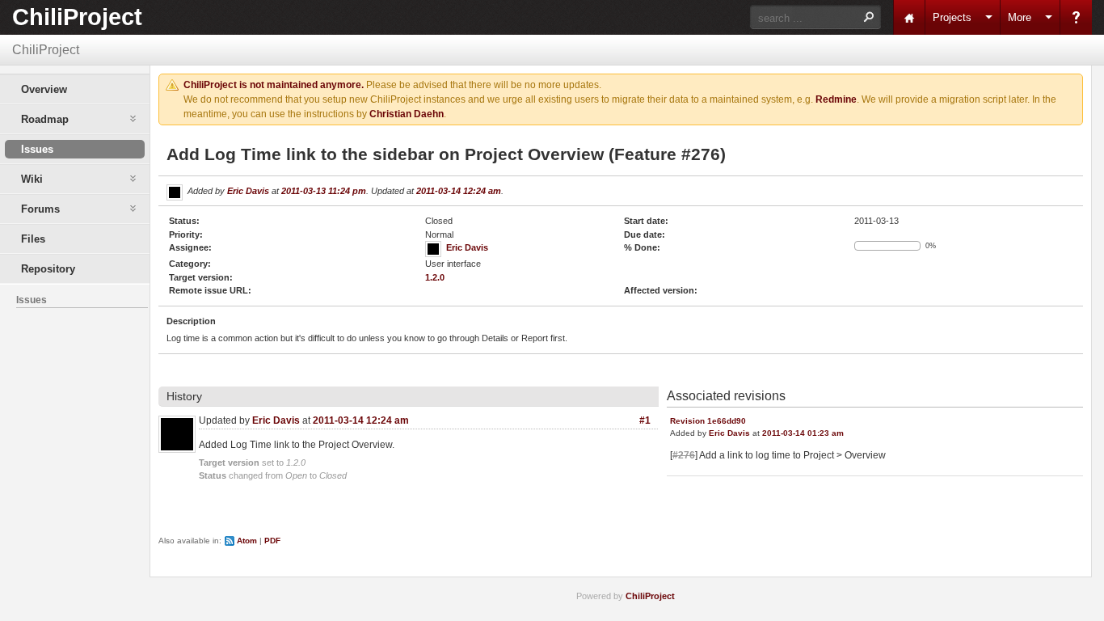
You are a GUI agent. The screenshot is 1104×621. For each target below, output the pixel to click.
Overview (44, 89)
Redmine (836, 99)
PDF (272, 540)
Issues (37, 149)
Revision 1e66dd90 (708, 420)
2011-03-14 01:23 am (803, 433)
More (1019, 17)
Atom (247, 540)
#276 (683, 455)
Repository (48, 269)
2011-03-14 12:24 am (458, 191)
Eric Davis (248, 191)
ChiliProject (77, 17)
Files (33, 239)
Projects (952, 17)
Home (909, 17)
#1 (645, 420)
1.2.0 (435, 277)
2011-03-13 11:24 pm (323, 191)
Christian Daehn (406, 114)
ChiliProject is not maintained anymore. (273, 85)
